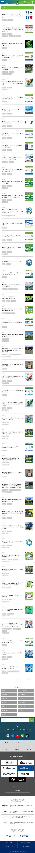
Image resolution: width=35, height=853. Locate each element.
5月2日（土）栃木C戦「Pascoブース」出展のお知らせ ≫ (12, 653)
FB (12, 735)
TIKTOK (27, 735)
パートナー (10, 20)
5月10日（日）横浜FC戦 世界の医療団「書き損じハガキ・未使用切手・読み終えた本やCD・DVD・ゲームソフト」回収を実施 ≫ (12, 624)
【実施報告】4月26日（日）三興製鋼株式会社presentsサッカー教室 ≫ (12, 500)
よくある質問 (9, 842)
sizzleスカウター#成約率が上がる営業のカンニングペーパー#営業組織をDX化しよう (21, 823)
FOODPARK (22, 730)
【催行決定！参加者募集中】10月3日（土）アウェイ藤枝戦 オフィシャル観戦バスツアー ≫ (12, 196)
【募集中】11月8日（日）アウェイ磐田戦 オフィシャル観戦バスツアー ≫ (12, 182)
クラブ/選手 (4, 559)
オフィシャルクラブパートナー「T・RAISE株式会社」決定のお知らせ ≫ (12, 97)
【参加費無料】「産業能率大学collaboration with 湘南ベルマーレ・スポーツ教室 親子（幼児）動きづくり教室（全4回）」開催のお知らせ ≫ (12, 485)
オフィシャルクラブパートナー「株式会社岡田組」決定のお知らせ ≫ (12, 146)
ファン (5, 746)
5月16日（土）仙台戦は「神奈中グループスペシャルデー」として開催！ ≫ (12, 667)
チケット (25, 3)
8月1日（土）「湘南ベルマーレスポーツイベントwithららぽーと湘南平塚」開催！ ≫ (12, 158)
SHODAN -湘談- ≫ (18, 790)
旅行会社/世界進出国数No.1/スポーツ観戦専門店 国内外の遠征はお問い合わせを (21, 812)
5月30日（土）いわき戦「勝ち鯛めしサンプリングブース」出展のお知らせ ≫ (12, 377)
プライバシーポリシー (26, 842)
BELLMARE (7, 730)
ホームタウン (5, 706)
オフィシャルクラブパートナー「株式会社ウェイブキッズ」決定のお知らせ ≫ (12, 236)
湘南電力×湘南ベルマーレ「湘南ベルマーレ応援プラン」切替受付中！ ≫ (12, 364)
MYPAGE (6, 3)
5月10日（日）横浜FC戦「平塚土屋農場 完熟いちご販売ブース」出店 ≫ (12, 541)
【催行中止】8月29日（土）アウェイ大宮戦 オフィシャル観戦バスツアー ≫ (12, 248)
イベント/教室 (5, 72)
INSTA (7, 735)
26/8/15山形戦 (5, 35)
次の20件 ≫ (30, 678)
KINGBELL (15, 730)
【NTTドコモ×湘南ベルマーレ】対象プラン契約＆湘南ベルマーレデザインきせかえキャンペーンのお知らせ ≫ (12, 513)
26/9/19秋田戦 (12, 35)
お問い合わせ (26, 846)
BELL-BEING (4, 629)
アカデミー (4, 20)
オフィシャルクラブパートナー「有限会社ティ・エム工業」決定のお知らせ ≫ (12, 273)
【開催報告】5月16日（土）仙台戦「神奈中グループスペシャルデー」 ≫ (12, 432)
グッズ (29, 3)
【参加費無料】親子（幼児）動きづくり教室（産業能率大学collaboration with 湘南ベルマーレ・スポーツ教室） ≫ (12, 350)
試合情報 (4, 694)
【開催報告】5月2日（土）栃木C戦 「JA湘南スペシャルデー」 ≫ (12, 569)
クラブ (5, 749)
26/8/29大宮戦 (5, 253)
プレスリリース (22, 690)
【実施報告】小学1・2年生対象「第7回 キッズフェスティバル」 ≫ (12, 285)
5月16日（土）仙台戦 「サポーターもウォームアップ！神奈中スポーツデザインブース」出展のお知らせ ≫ (12, 527)
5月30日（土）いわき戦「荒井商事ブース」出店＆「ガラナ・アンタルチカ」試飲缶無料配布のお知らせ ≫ (12, 404)
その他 (3, 714)
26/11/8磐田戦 (5, 187)
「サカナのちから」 (21, 805)
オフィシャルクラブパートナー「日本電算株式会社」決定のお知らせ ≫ (12, 134)
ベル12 (20, 698)
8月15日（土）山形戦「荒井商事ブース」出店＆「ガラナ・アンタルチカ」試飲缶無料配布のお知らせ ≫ (12, 83)
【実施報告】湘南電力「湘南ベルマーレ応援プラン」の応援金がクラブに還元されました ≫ (12, 472)
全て (3, 690)
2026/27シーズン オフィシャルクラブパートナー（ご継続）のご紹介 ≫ (12, 109)
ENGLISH (32, 3)
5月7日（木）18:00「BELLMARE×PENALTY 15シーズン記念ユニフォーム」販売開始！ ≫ (12, 583)
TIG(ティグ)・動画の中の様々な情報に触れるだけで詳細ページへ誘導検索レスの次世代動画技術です (21, 817)
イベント (4, 33)
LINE (22, 735)
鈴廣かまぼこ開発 (13, 805)
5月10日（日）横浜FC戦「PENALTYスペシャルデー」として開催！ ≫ (12, 609)
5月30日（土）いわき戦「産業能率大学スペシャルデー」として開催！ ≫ (12, 418)
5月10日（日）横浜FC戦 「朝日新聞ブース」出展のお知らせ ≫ (12, 555)
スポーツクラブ (12, 354)
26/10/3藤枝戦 (5, 202)
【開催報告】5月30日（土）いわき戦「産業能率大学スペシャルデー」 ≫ (12, 335)
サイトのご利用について (8, 846)
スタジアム (29, 746)
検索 (32, 720)
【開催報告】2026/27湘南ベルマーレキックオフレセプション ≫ (12, 44)
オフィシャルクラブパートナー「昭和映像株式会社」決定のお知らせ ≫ (12, 391)
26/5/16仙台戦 (5, 438)
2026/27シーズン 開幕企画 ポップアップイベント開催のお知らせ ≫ (12, 68)
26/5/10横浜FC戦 (5, 464)
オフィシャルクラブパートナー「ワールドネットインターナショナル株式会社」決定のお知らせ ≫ (12, 322)
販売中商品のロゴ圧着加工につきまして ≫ (11, 261)
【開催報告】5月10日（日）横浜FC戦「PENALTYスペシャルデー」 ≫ (10, 458)
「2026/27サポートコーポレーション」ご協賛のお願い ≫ (12, 223)
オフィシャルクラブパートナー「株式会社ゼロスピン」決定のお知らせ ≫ (12, 170)
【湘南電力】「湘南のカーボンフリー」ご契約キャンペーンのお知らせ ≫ (12, 309)
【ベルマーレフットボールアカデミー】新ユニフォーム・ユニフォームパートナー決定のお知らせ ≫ (12, 15)
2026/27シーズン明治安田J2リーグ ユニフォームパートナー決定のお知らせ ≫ (12, 297)
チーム (17, 746)
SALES (29, 730)
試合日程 (17, 742)
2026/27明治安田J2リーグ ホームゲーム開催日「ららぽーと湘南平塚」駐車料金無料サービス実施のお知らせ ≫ (12, 29)
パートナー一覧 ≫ (18, 786)
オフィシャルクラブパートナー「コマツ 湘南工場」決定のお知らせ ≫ (12, 641)
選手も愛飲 (27, 805)
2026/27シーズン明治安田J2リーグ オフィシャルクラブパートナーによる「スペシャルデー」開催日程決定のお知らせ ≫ (12, 211)
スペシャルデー (5, 215)
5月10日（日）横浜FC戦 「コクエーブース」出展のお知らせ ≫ (12, 595)
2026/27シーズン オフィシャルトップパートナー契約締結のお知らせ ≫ (12, 122)
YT (17, 735)
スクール (9, 289)
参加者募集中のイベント (7, 74)
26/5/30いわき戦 (5, 341)
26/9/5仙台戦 (18, 35)
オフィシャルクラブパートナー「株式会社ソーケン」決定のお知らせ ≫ (12, 56)
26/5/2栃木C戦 (5, 575)
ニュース (4, 113)
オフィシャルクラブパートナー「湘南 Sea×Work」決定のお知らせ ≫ (10, 446)
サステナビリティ (5, 313)
